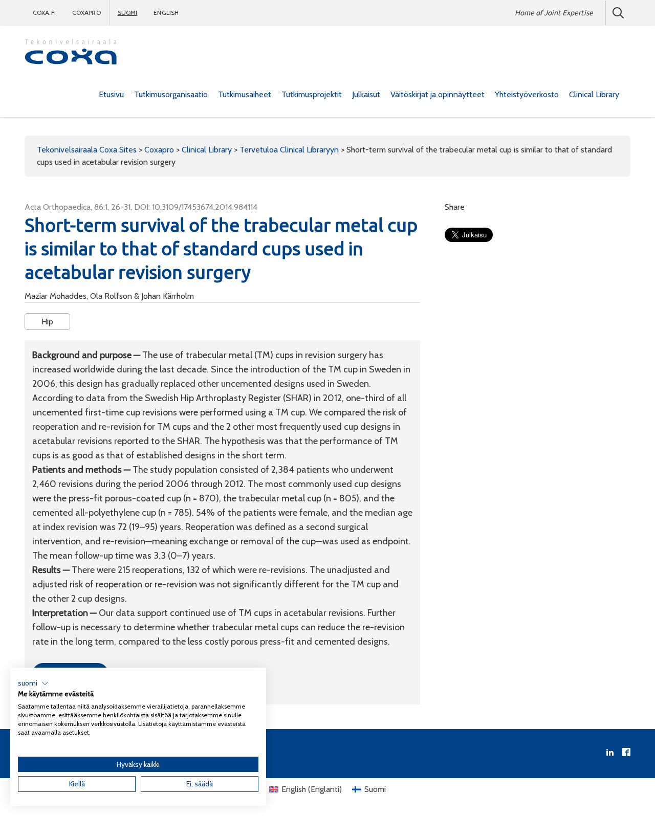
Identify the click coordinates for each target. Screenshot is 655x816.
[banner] (71, 53)
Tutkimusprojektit (311, 94)
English (166, 12)
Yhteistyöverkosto (527, 94)
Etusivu (111, 94)
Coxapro (86, 12)
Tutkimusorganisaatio (171, 94)
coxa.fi (44, 12)
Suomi (128, 12)
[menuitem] (111, 94)
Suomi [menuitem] (375, 789)
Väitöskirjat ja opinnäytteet (437, 94)
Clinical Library (594, 94)
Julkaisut (366, 94)
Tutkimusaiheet (244, 94)
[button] (33, 683)
